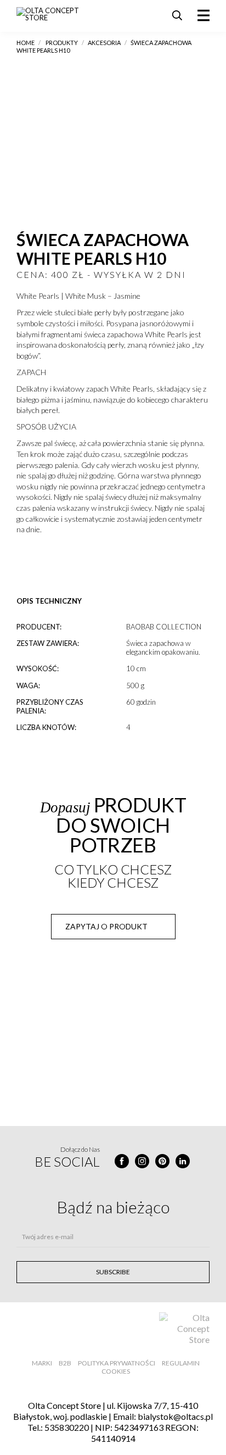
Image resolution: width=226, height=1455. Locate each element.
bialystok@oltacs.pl (175, 1416)
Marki (42, 1363)
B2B (65, 1363)
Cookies (115, 1371)
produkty (62, 42)
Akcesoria (104, 42)
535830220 (66, 1427)
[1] (23, 566)
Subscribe (113, 1272)
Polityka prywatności (116, 1363)
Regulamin (181, 1363)
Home (25, 42)
